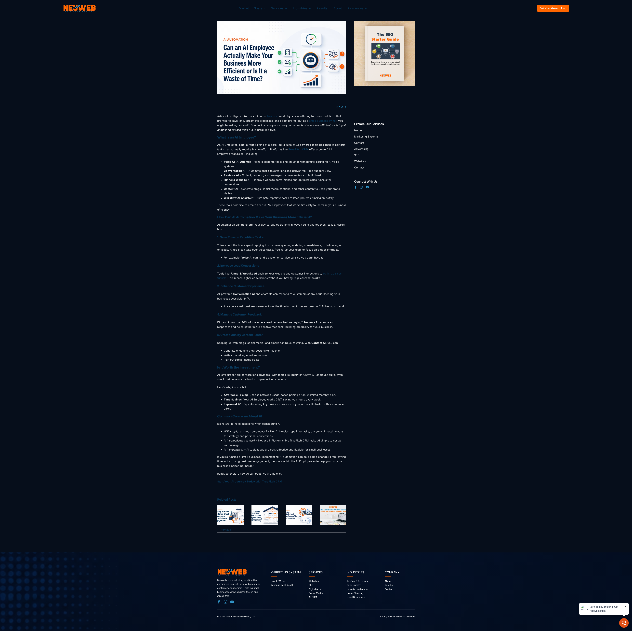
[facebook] (355, 187)
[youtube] (367, 187)
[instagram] (361, 187)
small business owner (322, 120)
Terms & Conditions (405, 616)
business (272, 116)
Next (339, 107)
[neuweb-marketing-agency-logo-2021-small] (79, 6)
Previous (225, 529)
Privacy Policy (387, 616)
